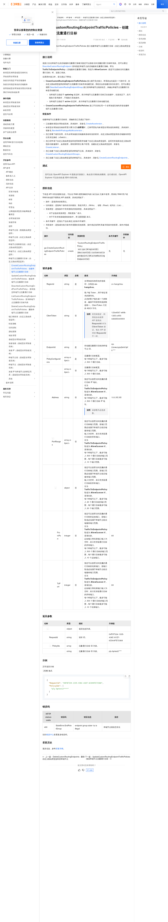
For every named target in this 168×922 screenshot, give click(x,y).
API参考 (69, 17)
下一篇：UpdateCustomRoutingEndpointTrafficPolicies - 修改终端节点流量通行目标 (107, 757)
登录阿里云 (39, 42)
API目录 (78, 17)
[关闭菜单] (4, 4)
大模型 (27, 4)
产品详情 (111, 39)
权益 (50, 4)
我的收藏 (124, 39)
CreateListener (52, 147)
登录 (162, 4)
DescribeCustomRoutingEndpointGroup (66, 87)
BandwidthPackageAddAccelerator (67, 130)
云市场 (64, 4)
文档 (134, 4)
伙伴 (71, 4)
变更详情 (59, 748)
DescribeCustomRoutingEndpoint (57, 66)
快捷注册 (17, 42)
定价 (57, 4)
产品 (34, 4)
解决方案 (42, 4)
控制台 (146, 4)
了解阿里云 (86, 4)
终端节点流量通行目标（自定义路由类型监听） (99, 17)
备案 (140, 4)
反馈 (91, 770)
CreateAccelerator (94, 123)
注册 (152, 4)
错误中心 (50, 734)
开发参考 (60, 17)
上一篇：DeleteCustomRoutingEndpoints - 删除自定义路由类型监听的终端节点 (64, 757)
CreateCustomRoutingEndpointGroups (63, 154)
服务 (77, 4)
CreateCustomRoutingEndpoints (113, 157)
